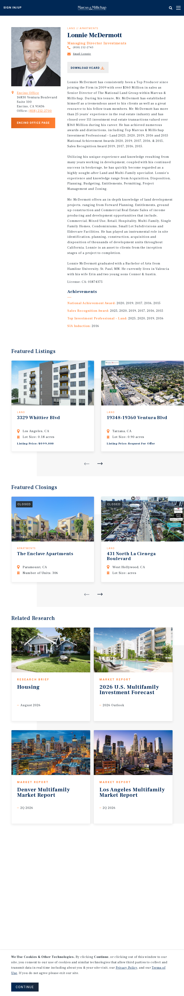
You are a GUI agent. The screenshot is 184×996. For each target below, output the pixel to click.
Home (92, 8)
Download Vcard (85, 67)
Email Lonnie (82, 54)
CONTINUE (25, 987)
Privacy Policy (126, 968)
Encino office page (33, 122)
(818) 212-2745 (83, 47)
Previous (86, 464)
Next (100, 463)
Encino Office (28, 93)
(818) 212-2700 (40, 111)
